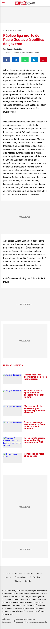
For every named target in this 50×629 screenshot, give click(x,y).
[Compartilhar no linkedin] (15, 59)
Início (5, 30)
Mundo (30, 573)
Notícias (7, 573)
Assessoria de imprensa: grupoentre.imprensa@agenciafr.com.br (31, 620)
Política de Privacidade (6, 620)
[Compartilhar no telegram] (34, 59)
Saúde (28, 581)
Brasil (39, 573)
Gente (8, 577)
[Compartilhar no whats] (25, 59)
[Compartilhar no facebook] (6, 59)
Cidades (36, 577)
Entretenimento (16, 30)
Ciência (17, 581)
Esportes (19, 573)
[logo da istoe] (25, 3)
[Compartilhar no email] (43, 59)
